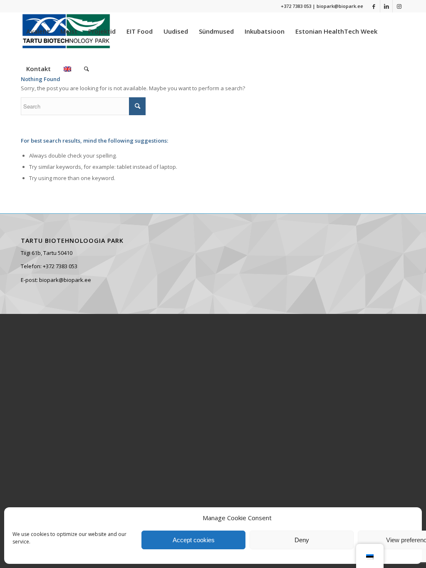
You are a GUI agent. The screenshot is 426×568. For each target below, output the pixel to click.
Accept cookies (194, 539)
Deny (302, 539)
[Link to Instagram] (399, 6)
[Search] (86, 68)
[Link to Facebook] (374, 6)
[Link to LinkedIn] (386, 6)
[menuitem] (38, 31)
